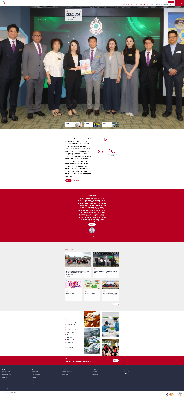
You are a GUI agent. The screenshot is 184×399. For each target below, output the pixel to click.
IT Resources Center (71, 339)
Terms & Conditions (10, 392)
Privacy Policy (4, 392)
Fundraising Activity (65, 374)
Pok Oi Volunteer (71, 345)
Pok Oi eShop (70, 342)
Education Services (71, 329)
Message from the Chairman (6, 371)
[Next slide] (182, 67)
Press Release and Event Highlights (67, 371)
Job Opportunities (126, 371)
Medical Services (71, 324)
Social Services (70, 332)
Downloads (125, 369)
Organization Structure (5, 377)
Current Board (94, 371)
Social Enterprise (71, 334)
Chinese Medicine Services (73, 327)
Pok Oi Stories (70, 347)
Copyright (15, 392)
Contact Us (125, 375)
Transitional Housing (71, 322)
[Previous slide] (1, 67)
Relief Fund (69, 337)
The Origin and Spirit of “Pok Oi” (6, 374)
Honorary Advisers (95, 374)
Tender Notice (125, 373)
